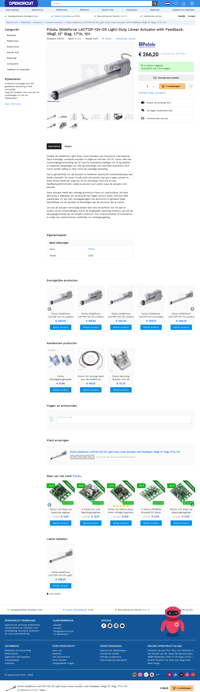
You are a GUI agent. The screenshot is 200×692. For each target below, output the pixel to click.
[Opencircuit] (21, 3)
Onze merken (12, 10)
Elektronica (37, 10)
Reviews (56, 653)
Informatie (12, 646)
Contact (191, 16)
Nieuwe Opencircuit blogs (165, 646)
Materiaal (154, 10)
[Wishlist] (174, 4)
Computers (131, 10)
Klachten (9, 663)
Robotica (84, 10)
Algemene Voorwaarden (17, 657)
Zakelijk (181, 16)
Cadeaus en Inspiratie (183, 10)
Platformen (61, 10)
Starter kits (107, 10)
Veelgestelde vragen (63, 663)
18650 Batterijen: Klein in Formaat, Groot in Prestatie (171, 657)
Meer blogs (153, 663)
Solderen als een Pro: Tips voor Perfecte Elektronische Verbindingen (171, 650)
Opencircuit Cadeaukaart (113, 650)
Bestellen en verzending (18, 650)
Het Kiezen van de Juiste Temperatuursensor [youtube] (171, 653)
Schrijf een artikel (109, 653)
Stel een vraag (65, 417)
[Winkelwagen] (190, 4)
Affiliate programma (110, 657)
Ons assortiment (61, 657)
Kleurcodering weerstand (113, 660)
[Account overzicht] (182, 4)
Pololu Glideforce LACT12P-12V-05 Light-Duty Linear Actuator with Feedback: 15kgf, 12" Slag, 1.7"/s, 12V (125, 452)
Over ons (57, 650)
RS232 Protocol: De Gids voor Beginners (169, 660)
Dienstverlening (111, 646)
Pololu (91, 249)
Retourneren (11, 653)
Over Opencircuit (63, 646)
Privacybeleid (12, 660)
